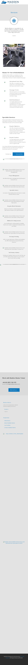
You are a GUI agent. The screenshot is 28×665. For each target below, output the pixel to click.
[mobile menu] (26, 2)
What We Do (7, 420)
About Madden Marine (9, 423)
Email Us (6, 409)
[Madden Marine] (10, 2)
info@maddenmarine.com (13, 384)
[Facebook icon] (13, 660)
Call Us (5, 411)
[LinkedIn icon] (14, 660)
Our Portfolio (7, 425)
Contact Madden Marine (10, 427)
